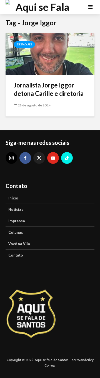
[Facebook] (25, 158)
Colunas (15, 232)
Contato (15, 255)
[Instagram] (11, 158)
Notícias (15, 209)
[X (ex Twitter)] (39, 158)
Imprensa (16, 220)
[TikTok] (67, 158)
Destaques (24, 44)
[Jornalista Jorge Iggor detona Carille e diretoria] (50, 53)
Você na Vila (19, 243)
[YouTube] (53, 158)
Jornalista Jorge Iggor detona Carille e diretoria (49, 89)
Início (13, 198)
